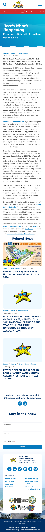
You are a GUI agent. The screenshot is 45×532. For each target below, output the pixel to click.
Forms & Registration (32, 489)
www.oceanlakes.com (12, 226)
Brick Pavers (9, 481)
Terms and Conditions (28, 527)
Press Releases (23, 53)
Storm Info (9, 484)
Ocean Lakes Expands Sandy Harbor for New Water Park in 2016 (21, 274)
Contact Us (29, 486)
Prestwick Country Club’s (13, 122)
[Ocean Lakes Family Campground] (18, 4)
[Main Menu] (40, 4)
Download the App (31, 479)
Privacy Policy (14, 527)
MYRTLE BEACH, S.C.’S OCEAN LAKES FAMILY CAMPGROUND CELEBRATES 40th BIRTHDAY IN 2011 (21, 374)
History (13, 364)
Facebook (29, 229)
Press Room (9, 487)
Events (5, 364)
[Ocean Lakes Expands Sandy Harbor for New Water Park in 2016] (22, 254)
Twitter (35, 226)
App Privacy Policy (12, 529)
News (13, 53)
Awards (5, 53)
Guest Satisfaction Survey (31, 482)
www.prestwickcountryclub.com (20, 234)
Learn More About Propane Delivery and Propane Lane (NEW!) (22, 11)
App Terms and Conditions (30, 529)
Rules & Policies (10, 479)
